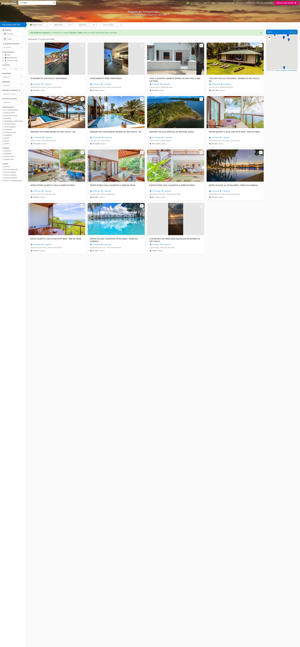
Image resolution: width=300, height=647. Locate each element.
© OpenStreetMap (292, 70)
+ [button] (269, 37)
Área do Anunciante (264, 3)
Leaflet (277, 70)
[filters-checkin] (4, 33)
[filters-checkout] (4, 38)
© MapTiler (283, 70)
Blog (213, 3)
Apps (205, 3)
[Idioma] (189, 3)
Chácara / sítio (12, 60)
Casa (8, 55)
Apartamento (11, 58)
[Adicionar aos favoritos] (82, 45)
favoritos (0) (227, 3)
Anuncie (285, 3)
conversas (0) (246, 3)
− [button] (269, 41)
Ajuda (196, 3)
